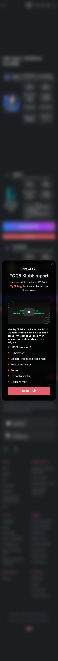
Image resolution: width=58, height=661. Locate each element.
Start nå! (29, 391)
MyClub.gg (16, 286)
